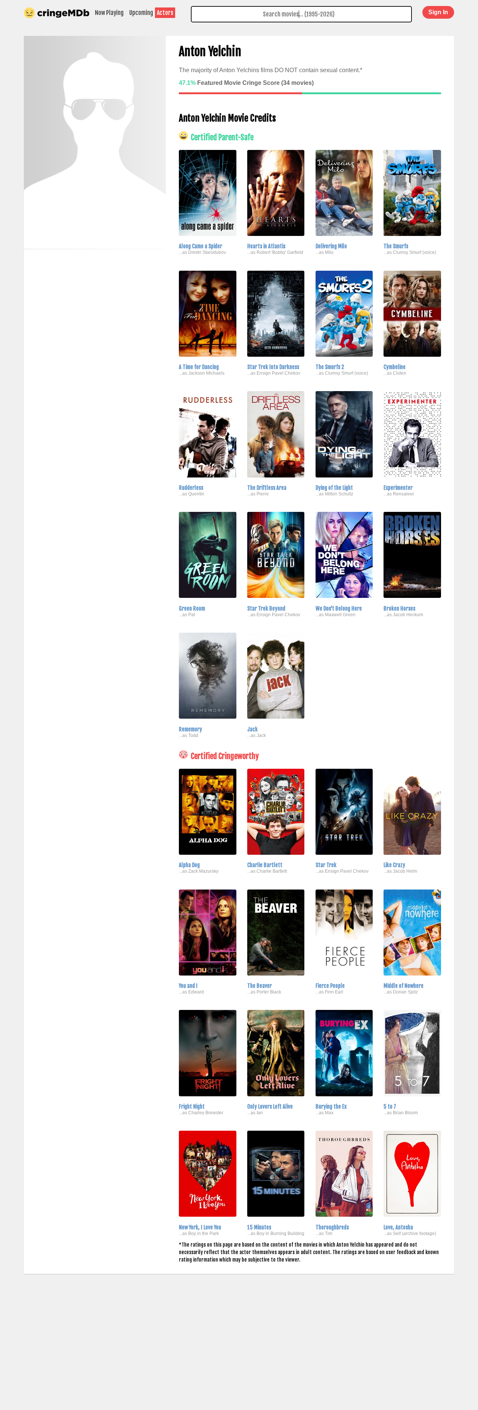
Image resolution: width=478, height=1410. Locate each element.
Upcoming (141, 12)
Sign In (438, 12)
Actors (165, 12)
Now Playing (109, 12)
